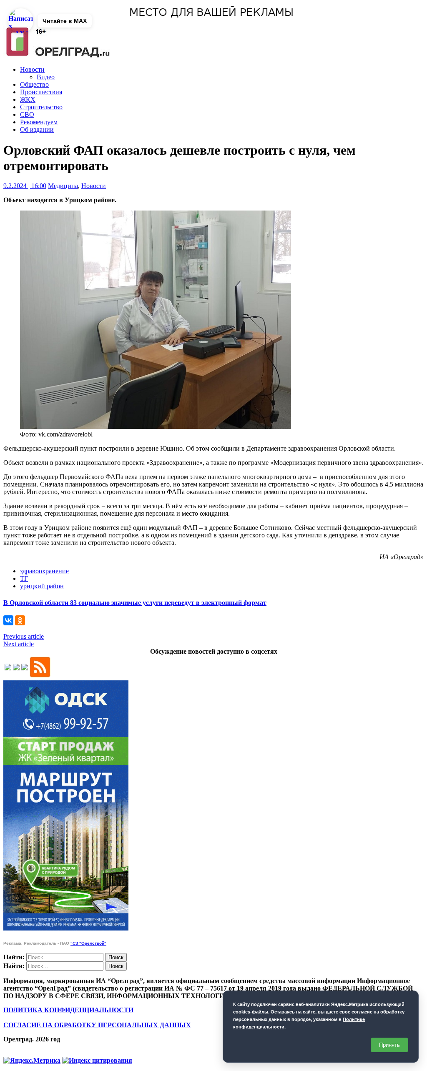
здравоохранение (44, 570)
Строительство (41, 106)
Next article (18, 643)
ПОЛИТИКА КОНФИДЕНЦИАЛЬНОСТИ (68, 1009)
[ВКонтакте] (8, 620)
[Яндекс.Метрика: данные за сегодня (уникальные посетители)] (31, 1060)
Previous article (23, 636)
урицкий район (42, 585)
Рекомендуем (39, 121)
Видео (46, 76)
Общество (34, 84)
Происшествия (41, 91)
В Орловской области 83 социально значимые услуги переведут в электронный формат (134, 602)
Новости (32, 69)
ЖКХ (27, 99)
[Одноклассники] (20, 620)
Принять (389, 1045)
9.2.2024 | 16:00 (24, 185)
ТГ (24, 578)
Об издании (37, 129)
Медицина (63, 185)
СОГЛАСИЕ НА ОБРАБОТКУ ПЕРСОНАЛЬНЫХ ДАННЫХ (97, 1024)
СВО (27, 114)
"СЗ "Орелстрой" (88, 943)
